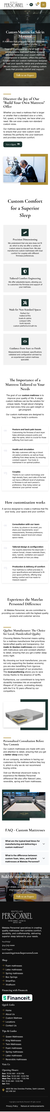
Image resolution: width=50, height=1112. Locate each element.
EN (31, 4)
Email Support (7, 949)
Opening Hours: (10, 1070)
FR (27, 4)
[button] (25, 844)
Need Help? (6, 942)
